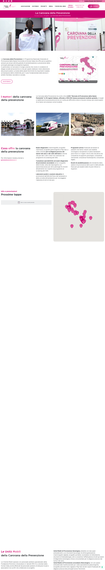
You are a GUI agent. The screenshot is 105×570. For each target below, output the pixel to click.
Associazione (25, 6)
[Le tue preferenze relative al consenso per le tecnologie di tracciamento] (102, 567)
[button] (69, 203)
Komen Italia (38, 15)
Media (51, 6)
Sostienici (35, 6)
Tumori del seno (60, 6)
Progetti (44, 6)
